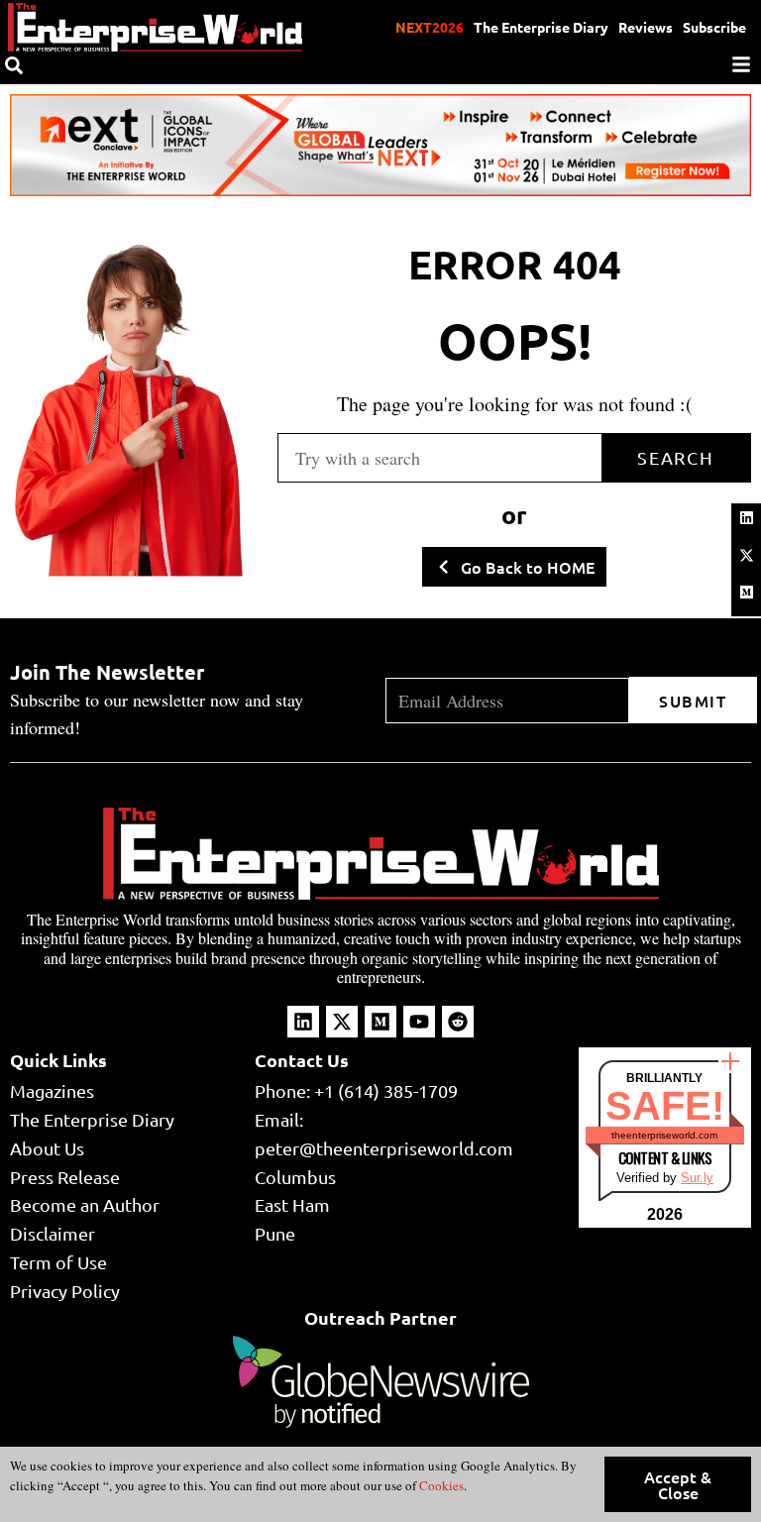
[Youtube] (419, 1021)
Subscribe (714, 27)
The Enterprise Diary (541, 27)
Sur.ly (697, 1177)
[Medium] (746, 591)
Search (675, 457)
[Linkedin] (746, 518)
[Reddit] (458, 1021)
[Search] (14, 65)
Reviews (645, 27)
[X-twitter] (746, 555)
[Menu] (741, 64)
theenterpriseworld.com (664, 1135)
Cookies (440, 1485)
